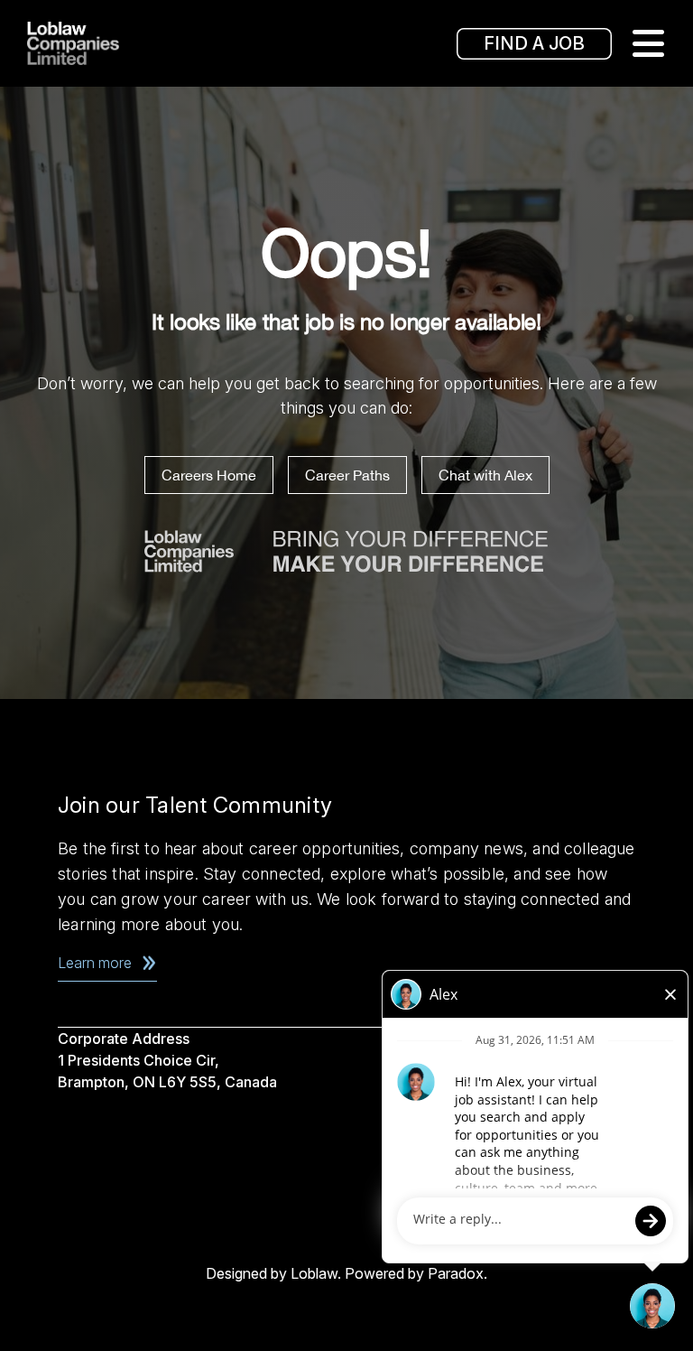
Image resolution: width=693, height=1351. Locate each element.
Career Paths (347, 475)
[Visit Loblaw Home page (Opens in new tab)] (99, 43)
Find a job (534, 43)
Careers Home (209, 475)
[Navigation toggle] (648, 43)
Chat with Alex (485, 475)
